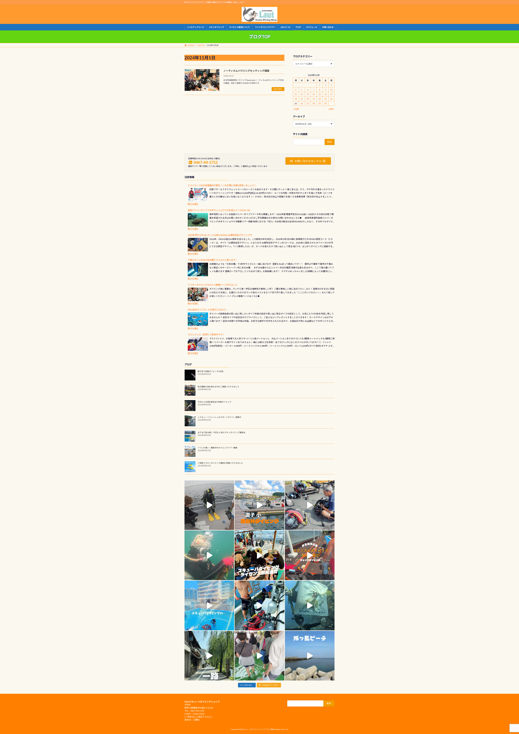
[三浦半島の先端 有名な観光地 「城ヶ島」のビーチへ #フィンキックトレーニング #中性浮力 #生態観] (310, 655)
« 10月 (296, 109)
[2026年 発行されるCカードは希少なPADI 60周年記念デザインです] (198, 244)
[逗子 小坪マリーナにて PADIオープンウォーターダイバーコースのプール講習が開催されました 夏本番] (209, 605)
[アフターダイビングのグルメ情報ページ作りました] (198, 294)
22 (320, 99)
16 (326, 94)
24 (331, 99)
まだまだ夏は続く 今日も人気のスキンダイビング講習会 (221, 432)
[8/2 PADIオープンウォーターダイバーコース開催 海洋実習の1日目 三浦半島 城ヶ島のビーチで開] (259, 555)
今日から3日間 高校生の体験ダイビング (214, 402)
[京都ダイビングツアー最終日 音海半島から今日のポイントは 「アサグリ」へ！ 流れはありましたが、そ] (259, 605)
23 (326, 99)
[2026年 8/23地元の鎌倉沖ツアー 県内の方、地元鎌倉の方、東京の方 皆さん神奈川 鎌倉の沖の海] (209, 505)
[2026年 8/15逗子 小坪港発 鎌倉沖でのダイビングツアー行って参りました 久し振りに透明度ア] (259, 505)
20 (308, 99)
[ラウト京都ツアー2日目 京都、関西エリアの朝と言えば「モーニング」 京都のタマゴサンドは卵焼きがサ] (209, 655)
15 (320, 94)
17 (331, 94)
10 (331, 90)
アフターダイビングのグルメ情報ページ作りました (212, 284)
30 (326, 103)
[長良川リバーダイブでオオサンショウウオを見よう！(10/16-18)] (198, 220)
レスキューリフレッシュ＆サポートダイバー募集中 (219, 417)
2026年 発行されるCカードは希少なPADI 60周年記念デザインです (220, 235)
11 (296, 94)
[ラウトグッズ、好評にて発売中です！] (198, 344)
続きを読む (278, 89)
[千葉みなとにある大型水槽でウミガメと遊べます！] (198, 269)
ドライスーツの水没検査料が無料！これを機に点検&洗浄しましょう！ (222, 185)
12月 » (331, 109)
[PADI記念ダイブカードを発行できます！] (198, 319)
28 (314, 103)
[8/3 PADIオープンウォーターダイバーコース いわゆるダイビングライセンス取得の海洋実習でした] (310, 505)
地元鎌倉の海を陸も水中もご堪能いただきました (218, 386)
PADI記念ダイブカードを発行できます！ (207, 309)
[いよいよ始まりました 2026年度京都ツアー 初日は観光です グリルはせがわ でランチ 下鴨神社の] (259, 655)
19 (302, 99)
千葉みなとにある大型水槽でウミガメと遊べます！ (212, 260)
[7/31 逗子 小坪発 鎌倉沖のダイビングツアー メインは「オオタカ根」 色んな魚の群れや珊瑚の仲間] (209, 555)
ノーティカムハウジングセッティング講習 (246, 70)
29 (320, 103)
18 (296, 99)
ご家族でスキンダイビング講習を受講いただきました (220, 463)
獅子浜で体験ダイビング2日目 (210, 371)
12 (302, 94)
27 (308, 103)
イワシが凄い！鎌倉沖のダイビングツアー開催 (217, 448)
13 (308, 94)
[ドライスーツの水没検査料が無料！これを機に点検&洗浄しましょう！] (198, 195)
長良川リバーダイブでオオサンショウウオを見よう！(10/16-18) (219, 210)
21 (314, 99)
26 (302, 103)
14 (314, 94)
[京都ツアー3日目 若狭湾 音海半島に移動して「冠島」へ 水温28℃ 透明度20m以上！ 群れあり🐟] (310, 605)
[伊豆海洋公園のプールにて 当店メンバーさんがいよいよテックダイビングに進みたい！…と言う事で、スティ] (310, 555)
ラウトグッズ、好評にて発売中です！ (206, 334)
